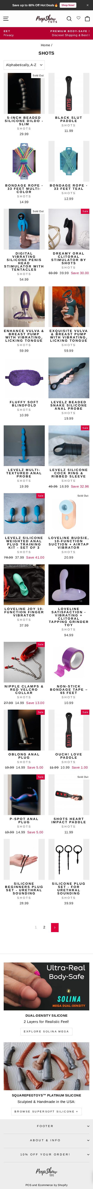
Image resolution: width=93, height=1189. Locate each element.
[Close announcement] (87, 5)
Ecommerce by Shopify (52, 1185)
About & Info (45, 1140)
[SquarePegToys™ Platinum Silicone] (46, 1066)
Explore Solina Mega (46, 1031)
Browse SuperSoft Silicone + (46, 1111)
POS (28, 1185)
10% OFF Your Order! (45, 1154)
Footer (45, 1126)
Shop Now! (68, 5)
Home (45, 45)
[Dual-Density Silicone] (46, 986)
